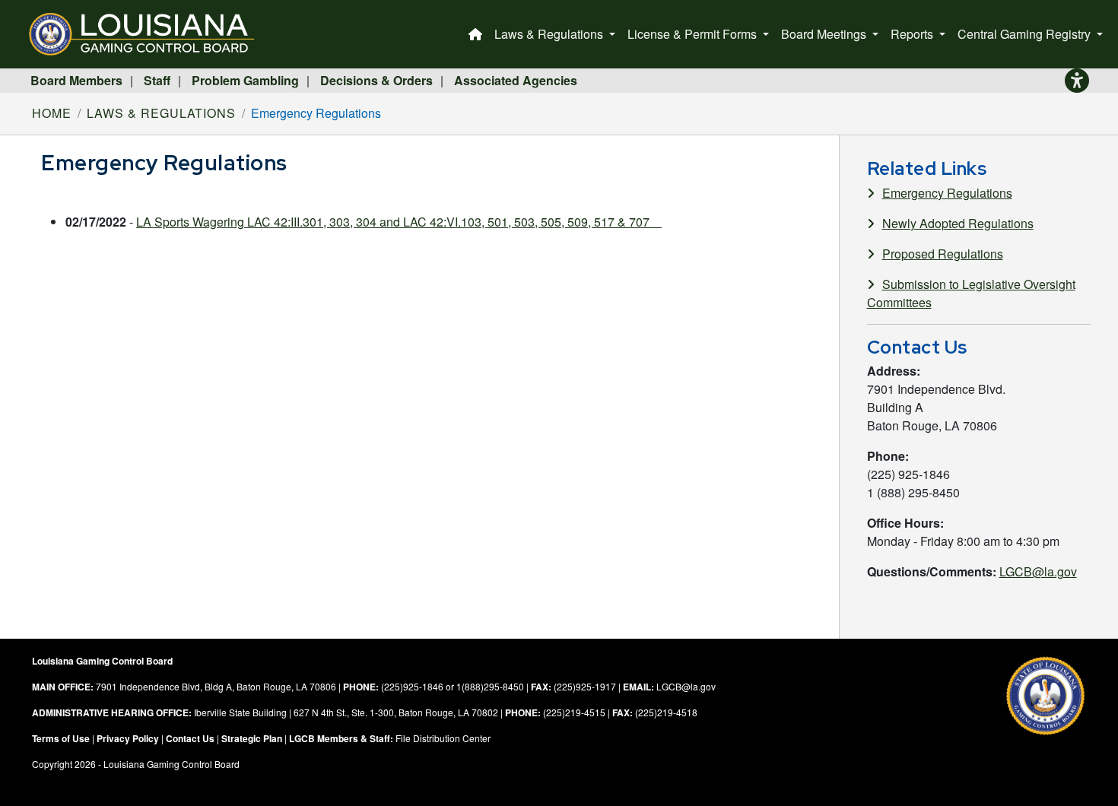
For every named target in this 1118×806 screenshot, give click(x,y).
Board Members (76, 80)
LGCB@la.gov (1038, 571)
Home (51, 113)
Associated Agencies (515, 80)
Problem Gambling (245, 80)
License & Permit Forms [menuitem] (693, 34)
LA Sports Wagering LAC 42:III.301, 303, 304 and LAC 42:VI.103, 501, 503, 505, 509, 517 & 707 (399, 221)
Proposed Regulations (942, 253)
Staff (157, 80)
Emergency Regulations (947, 193)
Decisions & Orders (376, 80)
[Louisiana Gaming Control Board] (147, 34)
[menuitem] (475, 34)
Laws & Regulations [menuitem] (550, 34)
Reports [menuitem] (913, 34)
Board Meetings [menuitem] (825, 34)
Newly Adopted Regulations (958, 223)
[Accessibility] (1077, 80)
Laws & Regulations (161, 113)
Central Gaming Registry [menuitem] (1026, 34)
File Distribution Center (443, 737)
